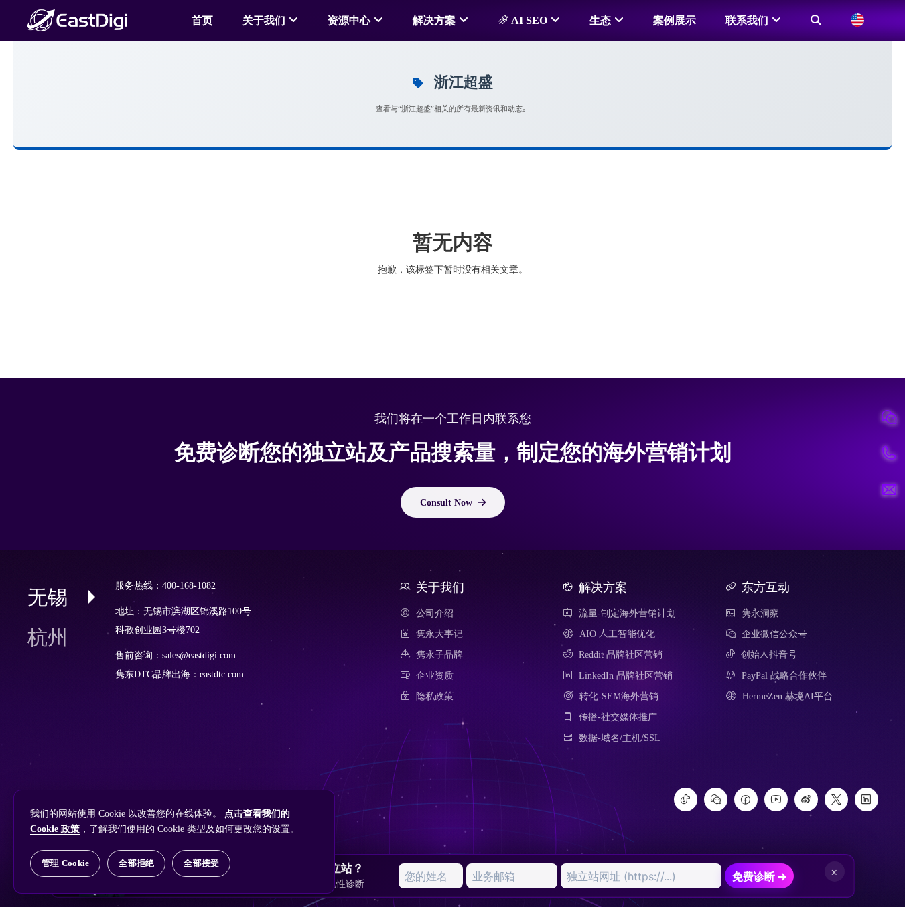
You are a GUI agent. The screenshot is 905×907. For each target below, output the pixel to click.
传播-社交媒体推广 (618, 716)
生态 (600, 20)
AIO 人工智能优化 (617, 633)
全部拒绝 (136, 863)
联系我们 (746, 20)
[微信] (715, 799)
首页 (202, 20)
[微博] (806, 799)
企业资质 (435, 675)
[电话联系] (889, 453)
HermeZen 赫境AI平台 (787, 696)
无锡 (47, 597)
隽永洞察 (760, 613)
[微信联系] (889, 417)
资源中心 (349, 20)
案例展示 (674, 20)
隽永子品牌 (439, 654)
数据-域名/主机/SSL (619, 737)
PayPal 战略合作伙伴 (784, 675)
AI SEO (527, 20)
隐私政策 (435, 696)
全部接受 (201, 863)
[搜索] (816, 20)
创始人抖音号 (769, 654)
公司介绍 (435, 613)
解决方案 (434, 20)
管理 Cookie (65, 863)
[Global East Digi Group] (857, 20)
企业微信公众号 (774, 633)
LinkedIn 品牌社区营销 (626, 675)
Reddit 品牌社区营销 (621, 654)
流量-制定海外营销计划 (627, 613)
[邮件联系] (889, 490)
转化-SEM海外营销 (618, 696)
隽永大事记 (439, 633)
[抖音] (685, 799)
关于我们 (263, 20)
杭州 (47, 637)
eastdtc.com (222, 674)
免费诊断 (759, 876)
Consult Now (446, 502)
